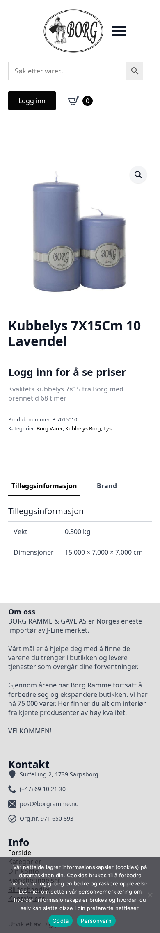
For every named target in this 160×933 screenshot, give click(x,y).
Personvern (96, 920)
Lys (107, 428)
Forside (19, 852)
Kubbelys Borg (83, 428)
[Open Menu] (119, 31)
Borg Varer (50, 428)
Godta (61, 920)
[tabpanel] (80, 534)
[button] (138, 174)
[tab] (44, 486)
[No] (150, 895)
